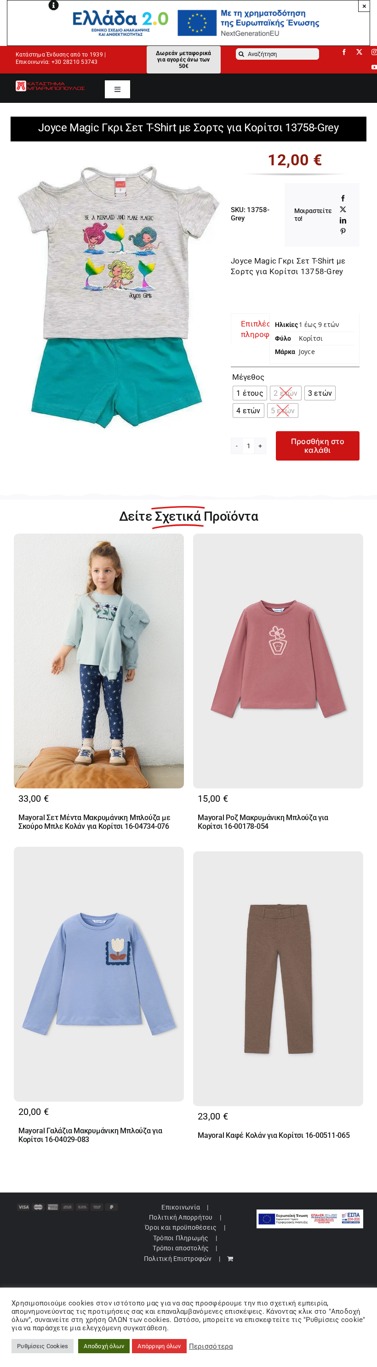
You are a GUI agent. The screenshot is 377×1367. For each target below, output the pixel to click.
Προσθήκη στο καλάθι (317, 446)
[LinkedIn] (343, 220)
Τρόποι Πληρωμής (181, 1238)
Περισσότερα (211, 1346)
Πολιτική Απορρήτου (181, 1217)
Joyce (307, 351)
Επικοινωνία (180, 1207)
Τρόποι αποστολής (181, 1248)
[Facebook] (343, 198)
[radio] (250, 393)
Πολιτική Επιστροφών (178, 1258)
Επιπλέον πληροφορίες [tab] (266, 328)
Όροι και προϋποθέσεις (181, 1227)
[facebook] (344, 52)
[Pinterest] (343, 231)
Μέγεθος (248, 377)
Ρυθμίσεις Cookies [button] (42, 1346)
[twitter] (359, 52)
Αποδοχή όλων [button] (104, 1346)
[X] (343, 209)
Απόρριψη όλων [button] (159, 1346)
